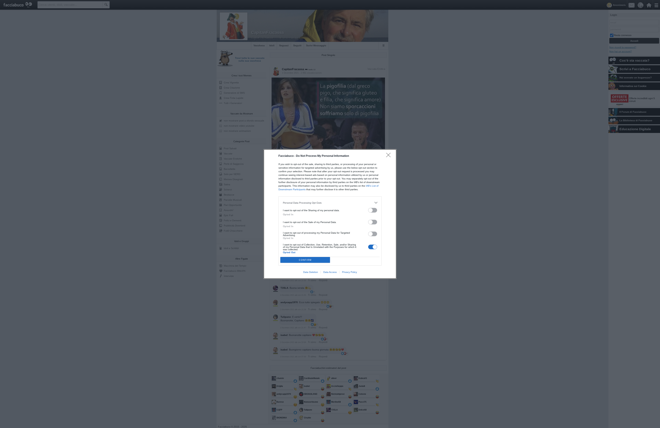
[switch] (372, 210)
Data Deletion (310, 272)
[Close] (389, 156)
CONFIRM (305, 260)
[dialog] (330, 214)
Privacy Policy (349, 272)
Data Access (330, 272)
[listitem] (330, 202)
